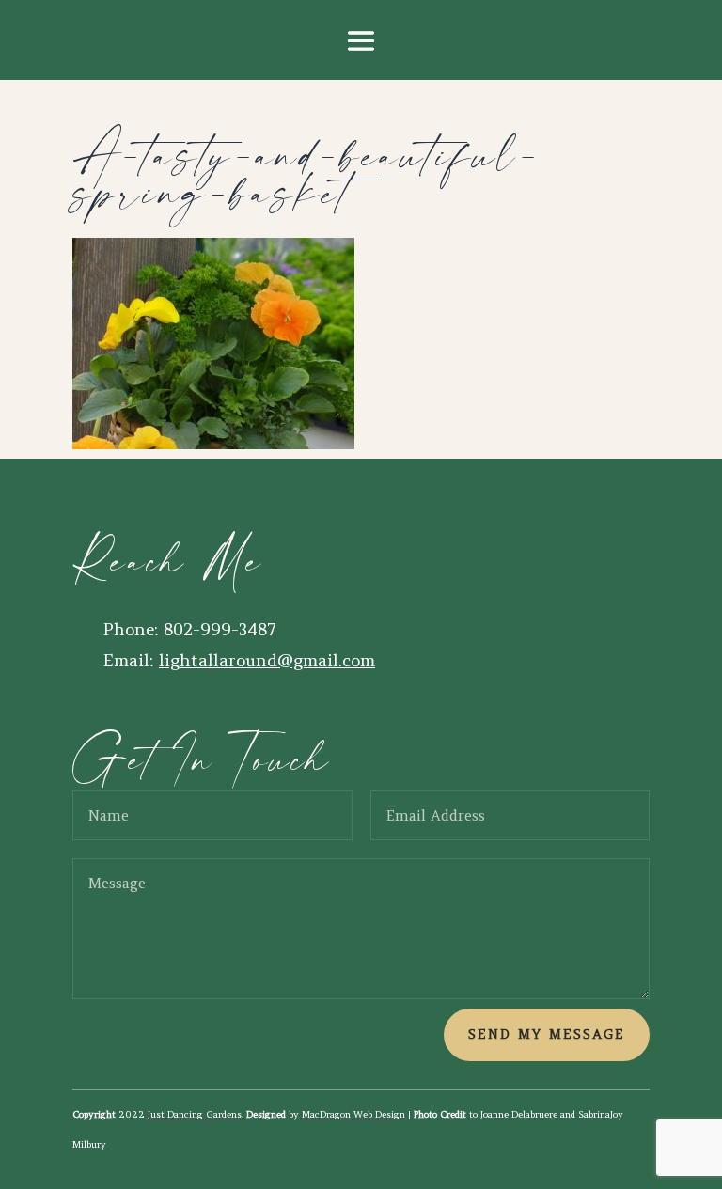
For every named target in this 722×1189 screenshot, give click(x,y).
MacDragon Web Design (353, 1114)
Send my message (546, 1033)
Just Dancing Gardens (195, 1114)
